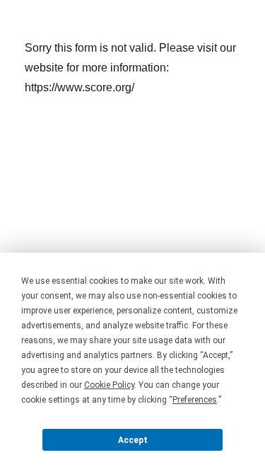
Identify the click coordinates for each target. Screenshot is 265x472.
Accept (133, 440)
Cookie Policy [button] (109, 385)
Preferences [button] (194, 400)
